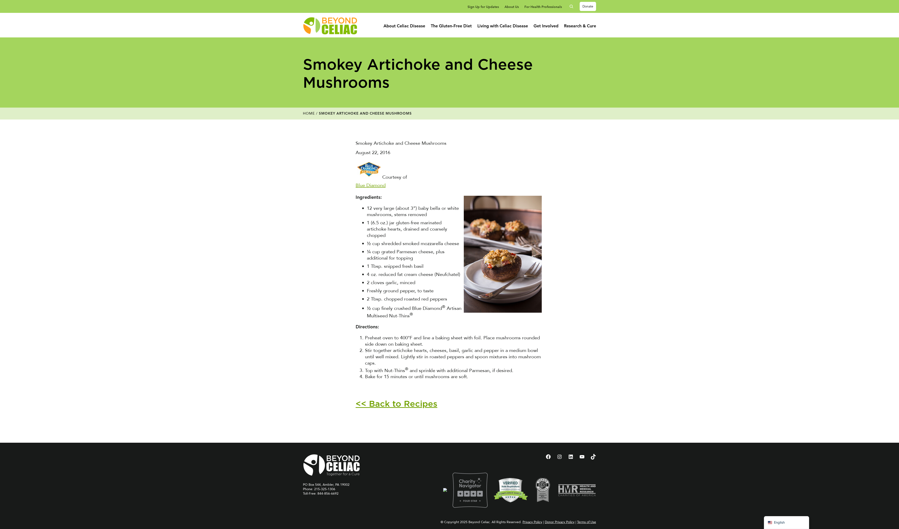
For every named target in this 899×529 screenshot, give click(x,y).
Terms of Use (586, 522)
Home (309, 113)
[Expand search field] (573, 6)
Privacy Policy (532, 522)
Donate (587, 6)
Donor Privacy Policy (560, 522)
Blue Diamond (371, 185)
